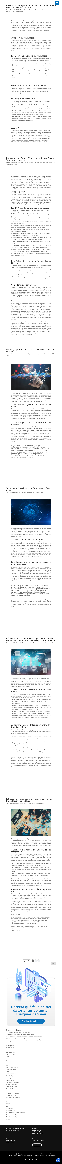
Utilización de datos (40, 1154)
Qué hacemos (9, 1139)
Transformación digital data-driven (15, 11)
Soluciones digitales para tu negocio (38, 10)
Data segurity (9, 1078)
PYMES (8, 1104)
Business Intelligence (11, 1054)
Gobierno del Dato (37, 1132)
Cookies (26, 1154)
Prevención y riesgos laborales (41, 1155)
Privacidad (31, 1154)
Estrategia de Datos (11, 1086)
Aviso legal (20, 1154)
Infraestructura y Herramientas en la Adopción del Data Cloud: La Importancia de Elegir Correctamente (30, 639)
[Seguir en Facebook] (29, 1159)
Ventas (8, 1119)
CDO (7, 1056)
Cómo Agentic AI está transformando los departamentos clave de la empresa (27, 1041)
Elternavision (35, 1135)
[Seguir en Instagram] (36, 1159)
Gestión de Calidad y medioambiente (23, 1155)
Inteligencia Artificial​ (37, 1133)
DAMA (17, 10)
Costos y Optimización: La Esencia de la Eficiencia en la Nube (30, 350)
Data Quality (43, 162)
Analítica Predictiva (11, 1048)
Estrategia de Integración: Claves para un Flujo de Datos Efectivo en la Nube (29, 800)
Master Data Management (13, 1097)
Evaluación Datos (24, 10)
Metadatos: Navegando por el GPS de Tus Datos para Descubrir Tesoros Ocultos (31, 6)
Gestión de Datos (11, 1091)
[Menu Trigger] (57, 3)
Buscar (53, 963)
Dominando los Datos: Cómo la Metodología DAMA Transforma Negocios (30, 159)
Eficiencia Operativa (11, 1084)
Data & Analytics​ (36, 1130)
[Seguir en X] (32, 1159)
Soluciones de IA (10, 1110)
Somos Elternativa (10, 1140)
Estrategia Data (36, 1128)
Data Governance (34, 162)
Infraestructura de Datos (12, 1093)
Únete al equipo (10, 1142)
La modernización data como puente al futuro (18, 1032)
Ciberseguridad (10, 1063)
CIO (7, 1065)
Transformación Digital (12, 1114)
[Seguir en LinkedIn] (25, 1159)
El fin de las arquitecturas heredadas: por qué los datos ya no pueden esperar (27, 1039)
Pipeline (8, 1102)
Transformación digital (38, 1140)
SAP (7, 1106)
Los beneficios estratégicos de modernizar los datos (20, 1034)
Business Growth (10, 1052)
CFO (7, 1060)
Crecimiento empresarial (13, 1067)
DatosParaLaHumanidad (12, 1082)
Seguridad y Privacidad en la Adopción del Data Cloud (28, 489)
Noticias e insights (37, 1139)
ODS (7, 1099)
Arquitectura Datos (11, 162)
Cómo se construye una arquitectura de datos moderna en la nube (24, 1036)
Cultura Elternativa (11, 10)
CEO (7, 1058)
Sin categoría (9, 1108)
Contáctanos (37, 1145)
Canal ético (53, 1155)
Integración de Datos (11, 164)
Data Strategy (10, 1080)
